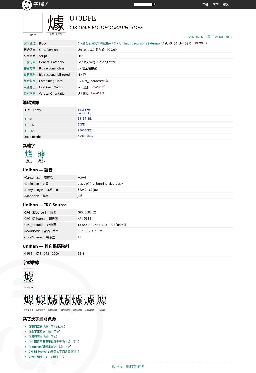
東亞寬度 (30, 87)
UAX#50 (96, 93)
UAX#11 (96, 86)
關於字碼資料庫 (135, 366)
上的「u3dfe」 (45, 356)
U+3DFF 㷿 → (223, 36)
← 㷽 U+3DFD (194, 36)
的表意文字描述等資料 (52, 351)
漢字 (216, 4)
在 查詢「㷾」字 (48, 346)
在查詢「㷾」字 (42, 331)
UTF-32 (29, 131)
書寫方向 (30, 68)
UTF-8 (28, 119)
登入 (226, 4)
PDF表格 (199, 43)
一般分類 (30, 62)
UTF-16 (29, 125)
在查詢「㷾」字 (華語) (45, 326)
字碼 (205, 4)
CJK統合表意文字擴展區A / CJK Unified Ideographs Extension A (121, 43)
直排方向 (30, 93)
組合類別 (30, 81)
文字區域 (30, 43)
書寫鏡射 (30, 74)
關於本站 (117, 366)
